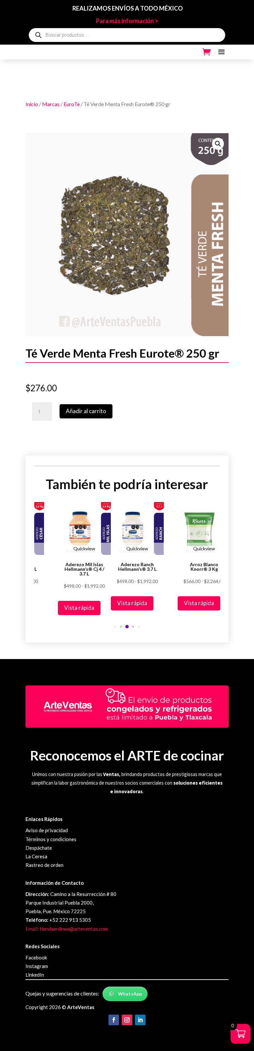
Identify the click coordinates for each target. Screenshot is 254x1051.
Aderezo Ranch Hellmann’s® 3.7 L (137, 566)
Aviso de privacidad (46, 830)
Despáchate (38, 848)
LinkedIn (34, 975)
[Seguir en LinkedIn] (140, 1020)
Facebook (36, 957)
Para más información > (127, 20)
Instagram (36, 966)
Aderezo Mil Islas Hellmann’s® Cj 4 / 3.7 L (84, 569)
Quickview (84, 548)
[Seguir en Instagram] (127, 1020)
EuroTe (72, 104)
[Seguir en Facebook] (113, 1020)
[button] (218, 144)
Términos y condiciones (50, 839)
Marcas (51, 104)
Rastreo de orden (44, 865)
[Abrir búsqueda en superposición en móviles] (127, 35)
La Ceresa (36, 856)
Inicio (31, 104)
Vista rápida (79, 607)
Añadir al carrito (86, 411)
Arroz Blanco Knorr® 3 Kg (204, 566)
